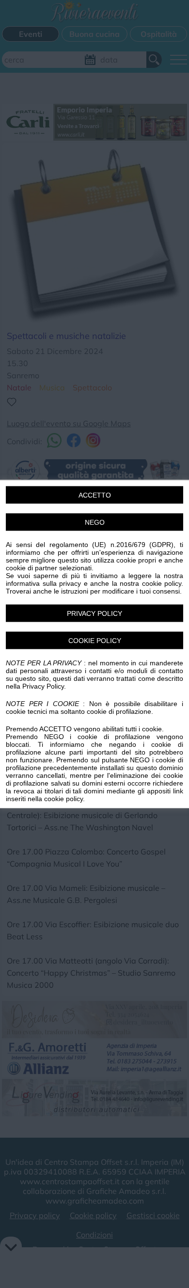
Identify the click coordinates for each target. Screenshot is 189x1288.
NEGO (95, 522)
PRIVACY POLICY (94, 613)
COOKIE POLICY (94, 640)
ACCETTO (95, 495)
